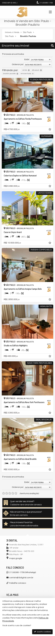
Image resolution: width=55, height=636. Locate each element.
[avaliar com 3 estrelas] (9, 493)
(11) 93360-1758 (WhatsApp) (22, 572)
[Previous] (6, 95)
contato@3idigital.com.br (21, 578)
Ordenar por (17, 64)
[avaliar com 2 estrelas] (6, 493)
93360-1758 (46, 3)
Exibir (26, 59)
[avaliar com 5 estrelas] (16, 493)
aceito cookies (43, 632)
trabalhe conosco (17, 583)
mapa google (15, 558)
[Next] (49, 95)
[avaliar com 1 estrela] (3, 493)
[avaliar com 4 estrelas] (12, 493)
